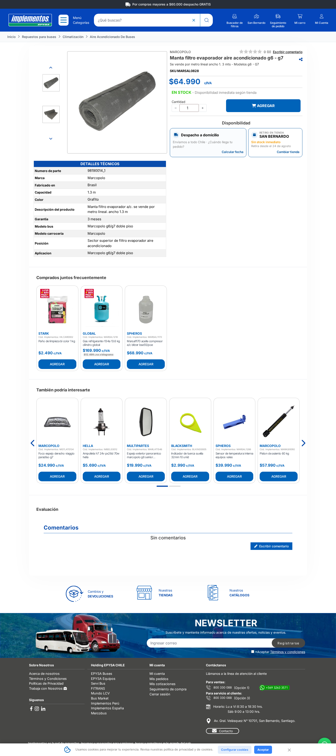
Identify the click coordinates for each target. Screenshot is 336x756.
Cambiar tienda (288, 152)
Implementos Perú (105, 703)
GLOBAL (89, 333)
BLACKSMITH (181, 446)
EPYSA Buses (101, 673)
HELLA (88, 446)
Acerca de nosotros (44, 673)
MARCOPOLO (48, 446)
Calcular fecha (232, 152)
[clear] (193, 20)
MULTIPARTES (138, 446)
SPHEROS (134, 333)
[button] (214, 93)
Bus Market (100, 698)
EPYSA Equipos (103, 679)
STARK (43, 333)
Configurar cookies (234, 749)
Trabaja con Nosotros (46, 688)
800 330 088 (222, 687)
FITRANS (98, 688)
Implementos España (107, 708)
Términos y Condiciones (48, 679)
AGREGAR (265, 105)
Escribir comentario (287, 52)
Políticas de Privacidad (46, 683)
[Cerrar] (289, 749)
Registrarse (288, 643)
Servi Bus (98, 683)
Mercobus (99, 713)
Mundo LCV (100, 693)
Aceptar (263, 749)
